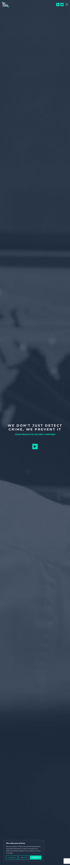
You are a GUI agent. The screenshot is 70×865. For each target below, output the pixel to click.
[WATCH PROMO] (35, 446)
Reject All (24, 857)
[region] (24, 850)
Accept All (35, 857)
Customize (11, 857)
